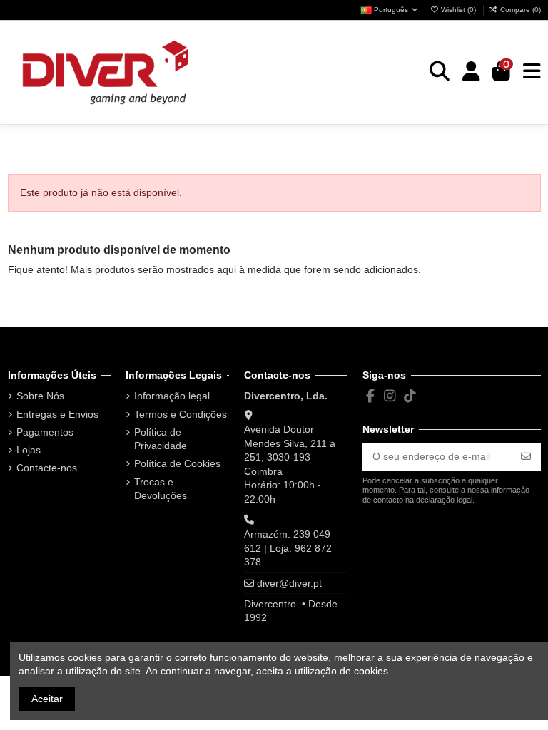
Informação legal (172, 395)
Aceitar (47, 698)
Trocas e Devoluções (160, 489)
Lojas (28, 450)
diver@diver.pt (289, 583)
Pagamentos (44, 432)
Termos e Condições (180, 414)
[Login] (471, 72)
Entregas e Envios (57, 414)
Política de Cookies (177, 463)
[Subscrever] (526, 457)
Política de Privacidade (160, 439)
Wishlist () (458, 10)
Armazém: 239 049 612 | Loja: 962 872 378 (288, 547)
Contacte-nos (46, 467)
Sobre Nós (40, 395)
